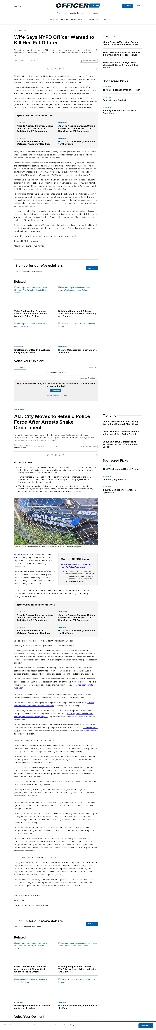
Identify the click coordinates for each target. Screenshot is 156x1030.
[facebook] (48, 69)
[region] (56, 373)
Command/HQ (76, 19)
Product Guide (52, 19)
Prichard (18, 554)
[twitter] (56, 69)
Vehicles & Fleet (92, 19)
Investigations (20, 30)
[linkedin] (52, 69)
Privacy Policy (69, 1025)
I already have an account (56, 395)
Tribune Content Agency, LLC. (41, 905)
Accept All (145, 1025)
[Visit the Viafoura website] (92, 378)
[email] (63, 69)
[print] (97, 69)
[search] (19, 5)
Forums (64, 19)
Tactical (107, 19)
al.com (21, 900)
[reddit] (60, 69)
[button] (15, 5)
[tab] (20, 367)
